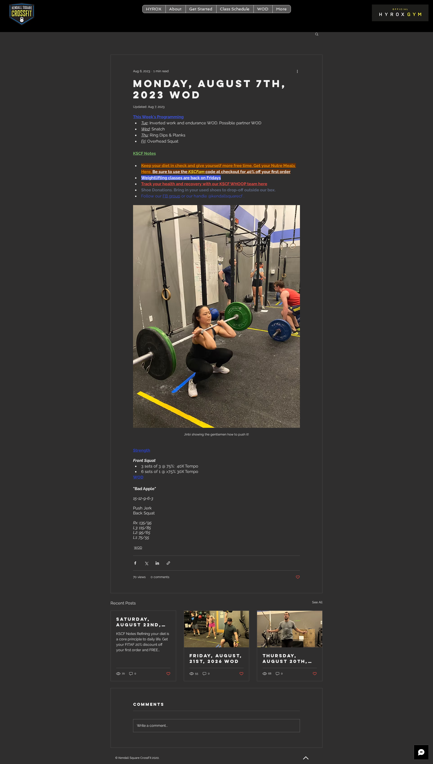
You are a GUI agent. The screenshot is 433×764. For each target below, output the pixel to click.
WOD (138, 547)
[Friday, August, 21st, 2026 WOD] (216, 629)
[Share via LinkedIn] (157, 563)
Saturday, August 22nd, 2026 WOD (138, 621)
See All (317, 602)
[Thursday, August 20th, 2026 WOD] (289, 629)
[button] (176, 9)
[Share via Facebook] (135, 563)
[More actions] (297, 71)
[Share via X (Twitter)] (146, 563)
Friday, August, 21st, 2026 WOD (215, 658)
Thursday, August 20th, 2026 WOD (285, 658)
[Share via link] (168, 563)
